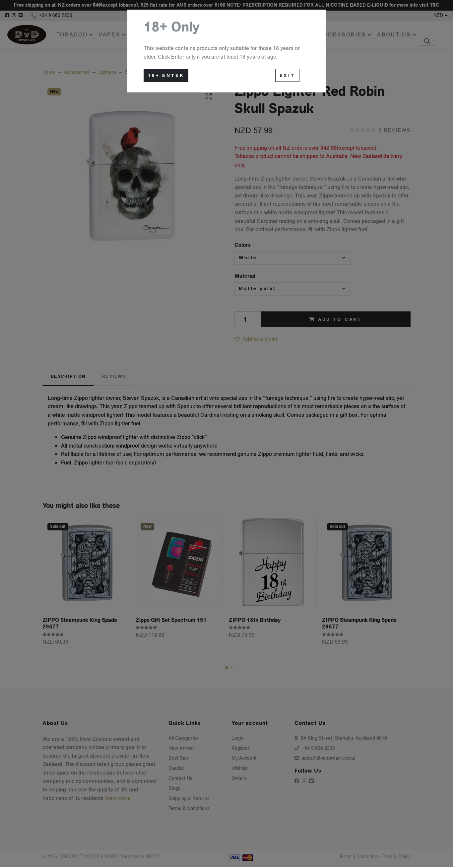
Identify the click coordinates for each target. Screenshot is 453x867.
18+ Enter (166, 76)
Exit (287, 76)
